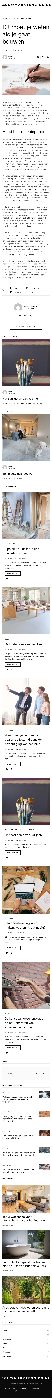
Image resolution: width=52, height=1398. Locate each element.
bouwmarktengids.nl (26, 5)
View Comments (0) (24, 326)
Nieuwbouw (14, 18)
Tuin (4, 1348)
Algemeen (6, 1330)
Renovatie (6, 1343)
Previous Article (11, 336)
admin (10, 56)
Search (39, 1074)
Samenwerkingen (33, 1391)
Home (7, 1389)
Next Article (8, 411)
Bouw (4, 18)
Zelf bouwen (25, 18)
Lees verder (12, 573)
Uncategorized (8, 1352)
